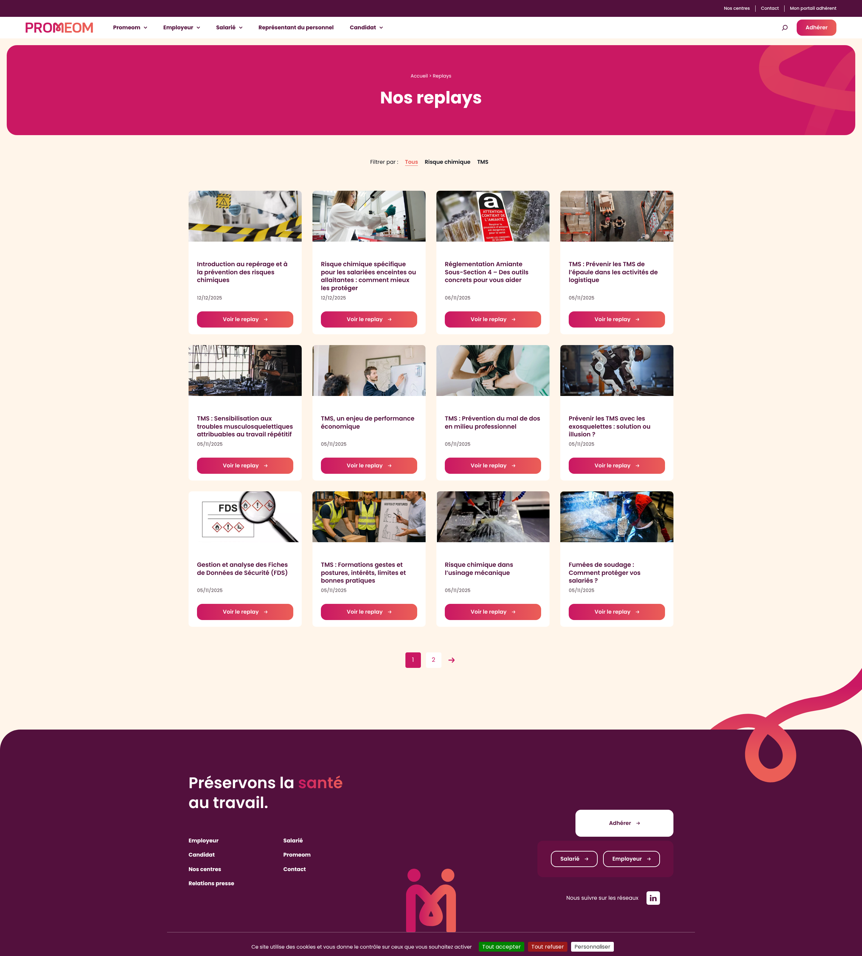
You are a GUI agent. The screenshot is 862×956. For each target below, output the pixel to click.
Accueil (419, 75)
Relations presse (211, 883)
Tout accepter (501, 947)
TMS (482, 162)
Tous (411, 162)
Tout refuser (547, 947)
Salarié (293, 840)
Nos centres (737, 8)
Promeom (297, 855)
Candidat (202, 855)
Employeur (204, 840)
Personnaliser (592, 947)
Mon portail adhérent (813, 8)
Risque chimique (447, 162)
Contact (770, 8)
